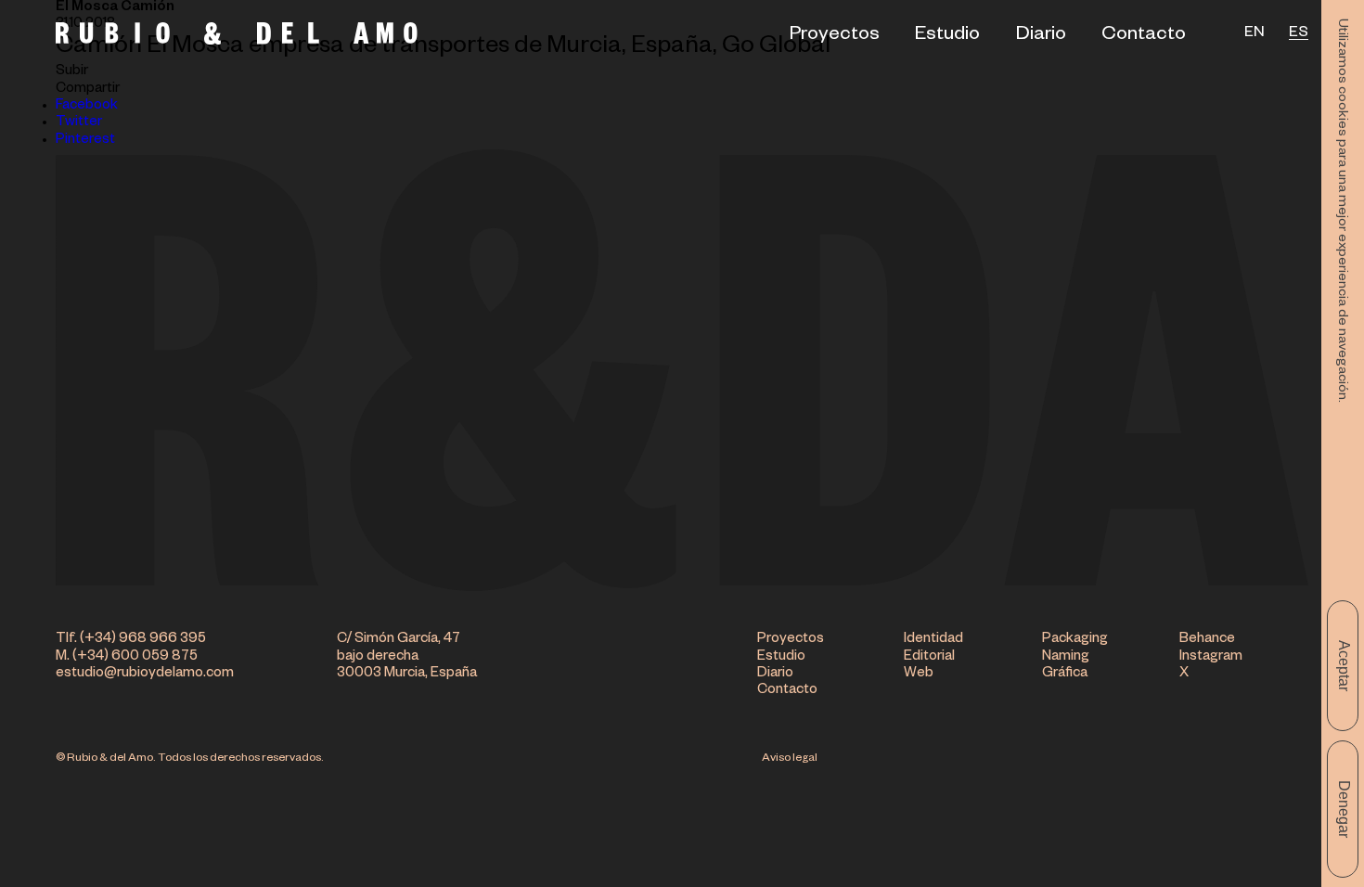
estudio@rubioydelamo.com (145, 674)
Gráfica (1064, 674)
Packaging (1075, 640)
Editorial (929, 657)
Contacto (1143, 36)
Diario (1041, 36)
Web (918, 674)
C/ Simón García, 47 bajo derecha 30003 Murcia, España (407, 657)
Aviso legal (789, 758)
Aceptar (1344, 665)
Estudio (947, 36)
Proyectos (835, 36)
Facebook (87, 106)
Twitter (79, 123)
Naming (1065, 657)
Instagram (1210, 657)
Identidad (933, 640)
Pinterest (85, 140)
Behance (1207, 640)
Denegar (1344, 809)
